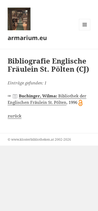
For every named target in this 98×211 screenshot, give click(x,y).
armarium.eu (27, 38)
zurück (15, 115)
